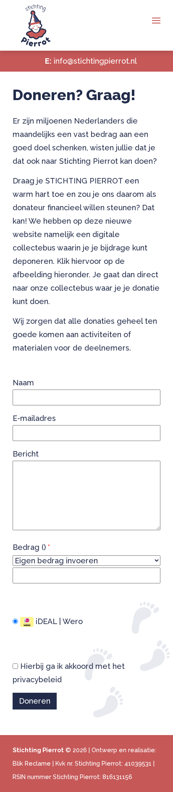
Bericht (26, 453)
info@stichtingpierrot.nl (95, 61)
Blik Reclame (32, 763)
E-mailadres (34, 418)
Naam (23, 382)
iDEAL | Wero (58, 621)
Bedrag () (31, 547)
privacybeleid (37, 679)
